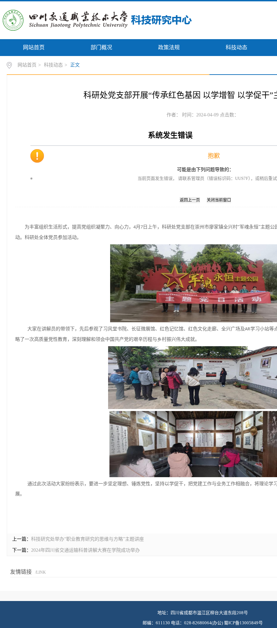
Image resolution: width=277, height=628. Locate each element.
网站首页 (34, 47)
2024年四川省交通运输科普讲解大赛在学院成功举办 (85, 550)
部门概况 (101, 47)
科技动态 (236, 47)
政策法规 (169, 47)
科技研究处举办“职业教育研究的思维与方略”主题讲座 (87, 539)
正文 (75, 64)
